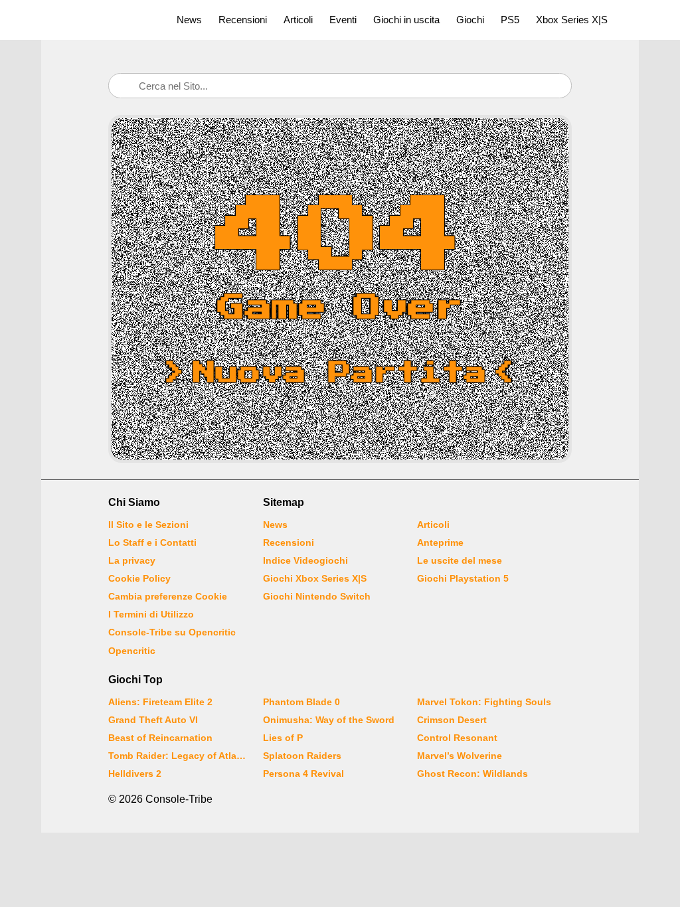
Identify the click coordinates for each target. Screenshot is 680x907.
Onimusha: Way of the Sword (328, 719)
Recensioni (242, 19)
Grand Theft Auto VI (153, 719)
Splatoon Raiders (302, 755)
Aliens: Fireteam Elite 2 (160, 702)
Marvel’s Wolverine (459, 755)
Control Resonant (457, 737)
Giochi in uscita (406, 19)
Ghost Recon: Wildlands (472, 773)
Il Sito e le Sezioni (148, 524)
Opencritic (131, 650)
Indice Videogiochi (305, 560)
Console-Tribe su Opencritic (172, 632)
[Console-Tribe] (81, 20)
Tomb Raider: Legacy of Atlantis (177, 755)
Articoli (298, 19)
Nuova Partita (340, 373)
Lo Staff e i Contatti (152, 542)
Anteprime (440, 542)
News (189, 19)
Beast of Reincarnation (160, 737)
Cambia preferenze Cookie (167, 596)
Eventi (343, 19)
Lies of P (283, 737)
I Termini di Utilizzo (151, 614)
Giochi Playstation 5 (463, 578)
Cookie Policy (139, 578)
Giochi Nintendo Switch (317, 596)
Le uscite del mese (459, 560)
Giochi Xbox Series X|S (315, 578)
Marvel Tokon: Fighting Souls (484, 702)
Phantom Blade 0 (301, 702)
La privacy (131, 560)
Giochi (470, 19)
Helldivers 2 (134, 773)
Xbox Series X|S (572, 19)
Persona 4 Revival (303, 773)
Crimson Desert (452, 719)
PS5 (510, 19)
